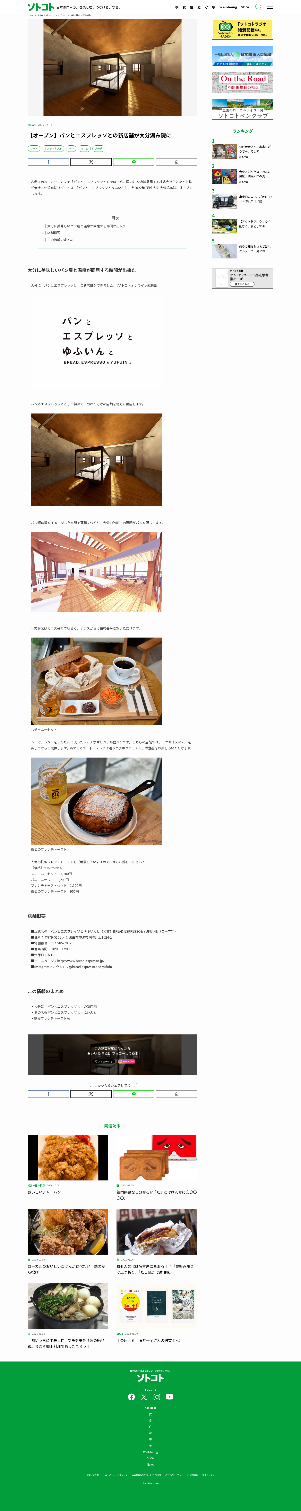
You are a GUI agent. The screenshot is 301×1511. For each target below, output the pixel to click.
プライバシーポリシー (175, 1474)
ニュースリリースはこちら (115, 1474)
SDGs (245, 7)
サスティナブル (53, 148)
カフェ (84, 148)
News (150, 1464)
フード (34, 148)
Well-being (228, 7)
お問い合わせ (92, 1474)
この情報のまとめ (60, 239)
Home (30, 15)
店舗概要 (53, 232)
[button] (48, 162)
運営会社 (194, 1474)
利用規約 (157, 1474)
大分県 (98, 148)
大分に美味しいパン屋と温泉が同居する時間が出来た (86, 225)
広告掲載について (140, 1474)
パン (71, 148)
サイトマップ (208, 1474)
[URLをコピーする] (176, 162)
